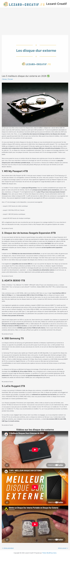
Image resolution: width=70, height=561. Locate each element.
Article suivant (63, 548)
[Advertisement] (35, 21)
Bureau (5, 79)
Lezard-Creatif (56, 4)
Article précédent (8, 548)
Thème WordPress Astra (49, 553)
